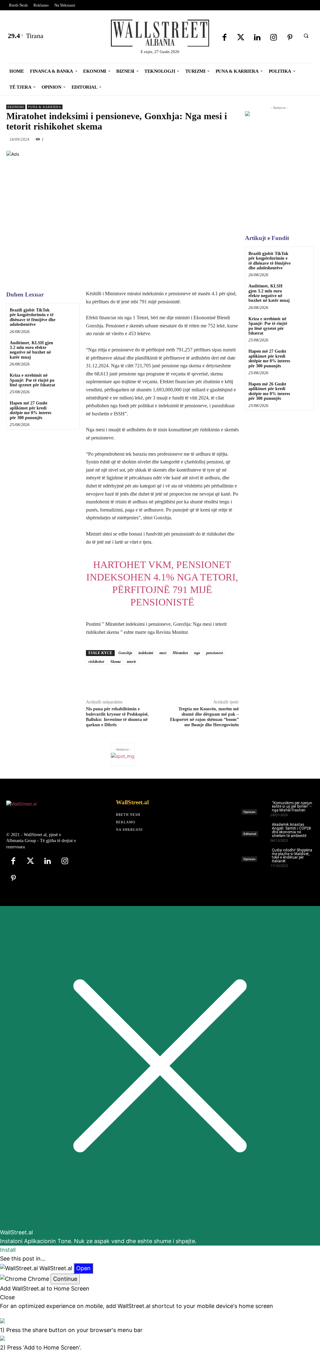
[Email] (207, 679)
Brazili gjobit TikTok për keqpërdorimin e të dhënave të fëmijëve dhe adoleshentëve (32, 317)
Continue (65, 1279)
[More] (251, 679)
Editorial (249, 833)
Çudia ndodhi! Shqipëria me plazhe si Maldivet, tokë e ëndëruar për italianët (292, 856)
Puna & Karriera (44, 107)
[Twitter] (241, 38)
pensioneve (214, 653)
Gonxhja (125, 653)
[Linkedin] (257, 38)
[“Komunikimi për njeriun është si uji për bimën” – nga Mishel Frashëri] (256, 806)
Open (83, 1268)
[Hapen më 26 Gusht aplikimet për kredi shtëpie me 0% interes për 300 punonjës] (302, 388)
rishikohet (96, 661)
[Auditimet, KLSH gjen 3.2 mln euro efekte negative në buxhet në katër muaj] (67, 347)
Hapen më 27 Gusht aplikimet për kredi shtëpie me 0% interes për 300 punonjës (30, 410)
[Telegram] (236, 679)
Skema (115, 661)
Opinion (249, 812)
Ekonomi (16, 107)
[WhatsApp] (215, 139)
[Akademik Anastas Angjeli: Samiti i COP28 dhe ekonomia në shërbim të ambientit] (256, 827)
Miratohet (180, 653)
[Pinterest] (290, 38)
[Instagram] (273, 38)
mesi (162, 653)
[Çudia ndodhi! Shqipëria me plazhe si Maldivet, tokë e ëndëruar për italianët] (256, 853)
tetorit (131, 661)
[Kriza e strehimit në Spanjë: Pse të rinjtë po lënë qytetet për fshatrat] (67, 380)
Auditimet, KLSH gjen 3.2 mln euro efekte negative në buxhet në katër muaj (31, 350)
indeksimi (145, 653)
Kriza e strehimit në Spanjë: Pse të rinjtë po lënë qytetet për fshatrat (32, 380)
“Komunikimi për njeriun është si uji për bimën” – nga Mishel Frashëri (292, 807)
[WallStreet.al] (160, 33)
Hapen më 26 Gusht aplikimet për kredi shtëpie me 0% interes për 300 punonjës (269, 391)
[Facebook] (224, 38)
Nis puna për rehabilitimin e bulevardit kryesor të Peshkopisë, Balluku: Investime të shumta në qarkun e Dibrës (117, 717)
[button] (306, 35)
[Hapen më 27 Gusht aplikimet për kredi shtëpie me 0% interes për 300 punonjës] (67, 408)
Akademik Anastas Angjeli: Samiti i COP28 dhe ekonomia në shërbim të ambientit (291, 830)
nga (197, 653)
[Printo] (222, 679)
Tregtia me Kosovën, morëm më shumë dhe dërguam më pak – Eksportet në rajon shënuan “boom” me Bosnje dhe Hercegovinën (204, 717)
